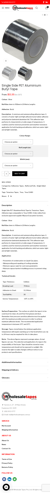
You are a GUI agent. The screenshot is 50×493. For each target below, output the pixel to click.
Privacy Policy (7, 463)
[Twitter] (9, 479)
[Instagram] (15, 479)
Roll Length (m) (24, 147)
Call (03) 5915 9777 (9, 2)
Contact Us (6, 448)
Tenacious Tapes (12, 192)
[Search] (36, 8)
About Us (5, 440)
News (4, 444)
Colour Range (24, 136)
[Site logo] (22, 8)
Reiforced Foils (30, 186)
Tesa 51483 (28, 192)
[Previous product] (42, 15)
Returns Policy (7, 467)
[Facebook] (4, 479)
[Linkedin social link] (46, 2)
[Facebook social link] (43, 2)
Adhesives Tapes (17, 186)
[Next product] (47, 15)
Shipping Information (10, 430)
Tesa (21, 192)
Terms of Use (7, 459)
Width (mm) (24, 159)
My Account (6, 426)
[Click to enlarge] (5, 61)
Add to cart (20, 173)
